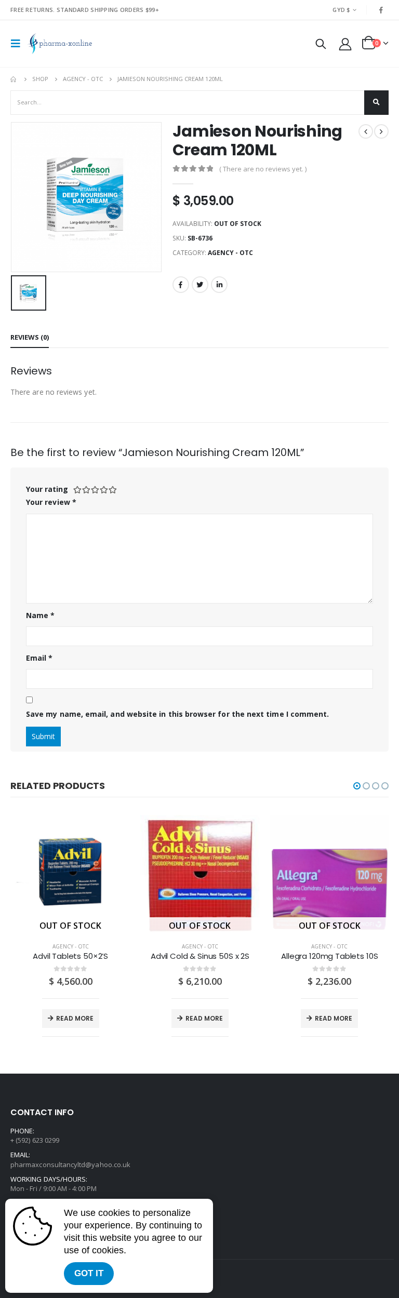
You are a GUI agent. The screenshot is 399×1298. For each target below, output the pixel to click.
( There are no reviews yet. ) (263, 168)
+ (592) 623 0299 (34, 1140)
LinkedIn (219, 284)
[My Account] (345, 44)
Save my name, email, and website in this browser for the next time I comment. (177, 714)
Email (39, 658)
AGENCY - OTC (230, 252)
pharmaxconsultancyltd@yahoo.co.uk (70, 1164)
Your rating (47, 489)
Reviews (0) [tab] (29, 337)
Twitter (200, 284)
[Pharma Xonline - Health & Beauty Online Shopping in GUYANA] (59, 43)
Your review (51, 502)
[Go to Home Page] (14, 79)
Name (40, 615)
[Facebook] (381, 10)
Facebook (180, 284)
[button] (357, 786)
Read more (75, 1018)
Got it (88, 1273)
